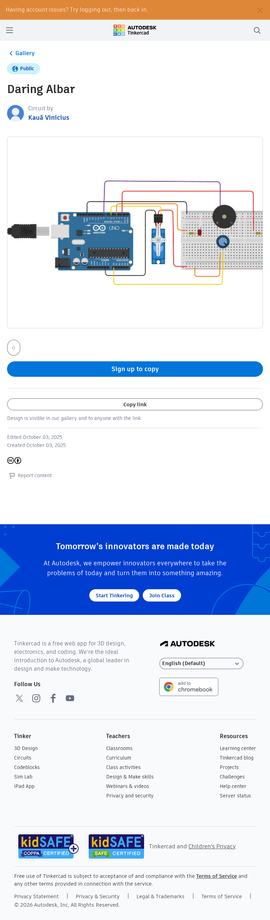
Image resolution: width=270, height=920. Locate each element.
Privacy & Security (98, 896)
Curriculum (118, 757)
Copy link (135, 404)
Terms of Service (216, 876)
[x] (19, 698)
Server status (235, 795)
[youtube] (70, 698)
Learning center (238, 748)
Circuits (22, 757)
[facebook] (53, 698)
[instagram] (36, 698)
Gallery (25, 53)
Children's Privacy (212, 846)
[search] (257, 30)
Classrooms (119, 748)
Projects (229, 767)
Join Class (162, 595)
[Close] (260, 9)
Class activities (123, 767)
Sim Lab (23, 776)
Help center (233, 786)
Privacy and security (130, 795)
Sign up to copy (135, 368)
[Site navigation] (9, 30)
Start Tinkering (114, 595)
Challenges (232, 776)
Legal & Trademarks (160, 896)
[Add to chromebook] (188, 686)
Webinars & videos (127, 786)
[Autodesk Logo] (187, 644)
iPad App (24, 786)
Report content (35, 475)
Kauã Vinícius (48, 117)
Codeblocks (27, 767)
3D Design (26, 748)
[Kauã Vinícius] (15, 113)
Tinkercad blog (236, 757)
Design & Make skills (130, 776)
